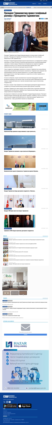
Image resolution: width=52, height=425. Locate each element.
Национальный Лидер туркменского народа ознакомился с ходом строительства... (20, 131)
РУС (46, 0)
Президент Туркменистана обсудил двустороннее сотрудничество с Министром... (19, 191)
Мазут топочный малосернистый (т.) (30, 7)
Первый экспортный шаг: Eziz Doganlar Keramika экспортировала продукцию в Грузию (23, 247)
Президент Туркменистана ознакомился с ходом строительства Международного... (20, 151)
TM (43, 0)
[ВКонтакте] (42, 18)
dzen (9, 402)
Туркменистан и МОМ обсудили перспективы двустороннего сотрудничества (19, 230)
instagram (7, 402)
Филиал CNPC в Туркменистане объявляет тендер (11, 315)
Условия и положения (7, 412)
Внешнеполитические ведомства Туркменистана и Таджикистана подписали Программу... (21, 171)
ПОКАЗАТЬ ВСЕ (45, 298)
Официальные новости (8, 10)
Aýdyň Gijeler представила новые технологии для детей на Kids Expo (20, 255)
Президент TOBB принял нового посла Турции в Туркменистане (16, 211)
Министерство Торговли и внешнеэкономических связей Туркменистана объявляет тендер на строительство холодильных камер (25, 302)
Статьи (39, 3)
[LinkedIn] (41, 18)
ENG (41, 0)
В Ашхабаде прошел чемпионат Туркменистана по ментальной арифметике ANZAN (22, 243)
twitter (4, 402)
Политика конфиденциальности (9, 413)
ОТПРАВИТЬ (25, 334)
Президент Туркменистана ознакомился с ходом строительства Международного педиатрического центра (26, 239)
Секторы (44, 3)
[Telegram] (43, 18)
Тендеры (5, 298)
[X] (39, 18)
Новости (5, 236)
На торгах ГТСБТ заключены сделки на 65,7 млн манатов (18, 251)
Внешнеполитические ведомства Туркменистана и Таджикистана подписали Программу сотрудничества (26, 259)
